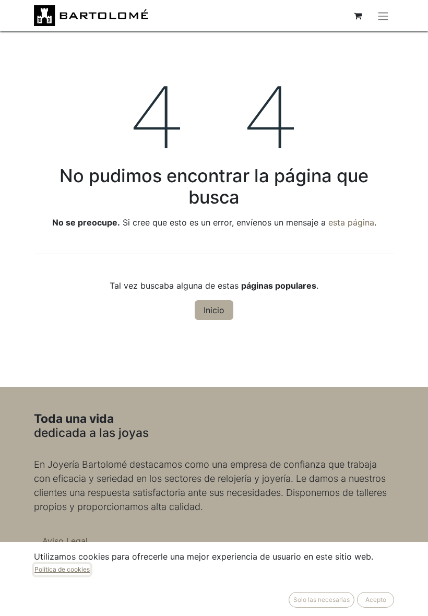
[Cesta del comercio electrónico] (357, 15)
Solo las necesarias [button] (321, 599)
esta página (351, 222)
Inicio (214, 310)
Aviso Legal (65, 541)
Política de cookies (62, 569)
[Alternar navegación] (383, 15)
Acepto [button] (375, 599)
